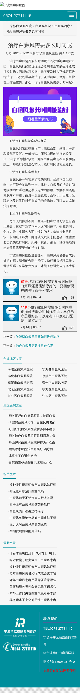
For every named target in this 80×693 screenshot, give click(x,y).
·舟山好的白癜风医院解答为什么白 (31, 442)
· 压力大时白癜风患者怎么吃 (27, 524)
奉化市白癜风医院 (20, 375)
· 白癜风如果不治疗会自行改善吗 (30, 497)
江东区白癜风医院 (54, 395)
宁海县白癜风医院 (54, 369)
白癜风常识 (43, 26)
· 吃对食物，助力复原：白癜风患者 (32, 560)
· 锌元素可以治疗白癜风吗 (26, 491)
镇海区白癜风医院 (54, 389)
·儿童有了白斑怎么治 (22, 455)
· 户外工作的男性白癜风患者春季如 (32, 593)
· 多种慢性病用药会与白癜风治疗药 (32, 484)
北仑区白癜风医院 (20, 389)
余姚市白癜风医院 (54, 375)
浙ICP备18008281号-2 (59, 661)
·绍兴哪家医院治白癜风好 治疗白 (30, 449)
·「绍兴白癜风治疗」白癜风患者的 (31, 422)
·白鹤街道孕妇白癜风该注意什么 (30, 462)
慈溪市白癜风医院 (20, 382)
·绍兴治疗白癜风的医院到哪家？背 (31, 435)
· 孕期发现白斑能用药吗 (24, 531)
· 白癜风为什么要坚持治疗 (26, 511)
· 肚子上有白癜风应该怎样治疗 (29, 504)
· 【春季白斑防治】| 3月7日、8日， (32, 553)
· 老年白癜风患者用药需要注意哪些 (32, 579)
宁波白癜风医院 (21, 26)
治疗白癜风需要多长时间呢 (25, 31)
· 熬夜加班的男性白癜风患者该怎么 (32, 586)
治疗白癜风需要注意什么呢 (34, 345)
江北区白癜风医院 (20, 395)
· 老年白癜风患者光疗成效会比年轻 (32, 573)
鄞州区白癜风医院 (54, 382)
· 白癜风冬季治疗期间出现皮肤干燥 (32, 517)
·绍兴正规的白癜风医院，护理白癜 (31, 415)
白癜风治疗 (62, 26)
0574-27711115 (17, 15)
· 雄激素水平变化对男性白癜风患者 (32, 599)
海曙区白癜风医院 (20, 369)
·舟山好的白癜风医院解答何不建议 (31, 429)
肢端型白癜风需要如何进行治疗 (37, 336)
